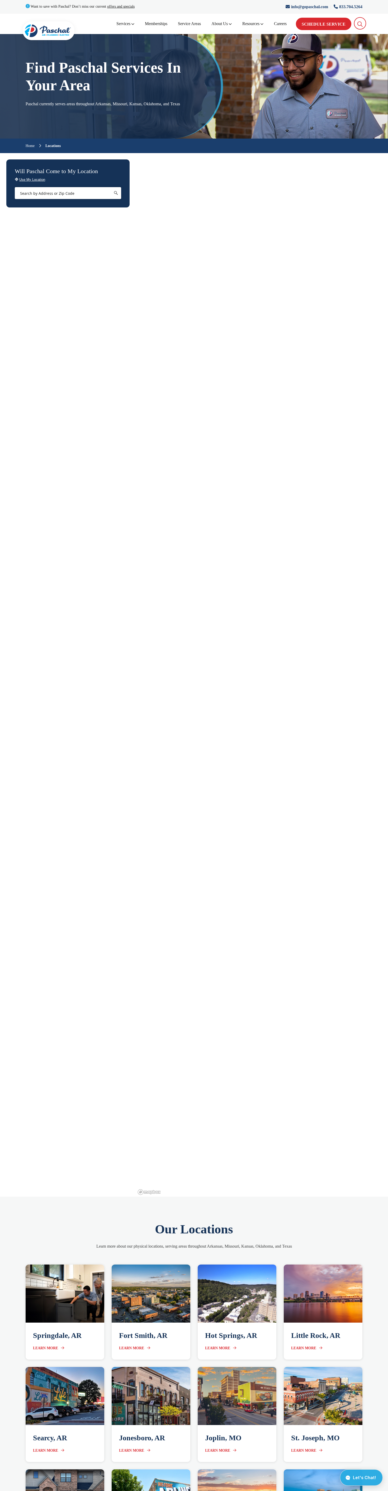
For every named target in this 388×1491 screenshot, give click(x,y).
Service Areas (189, 23)
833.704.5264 (350, 6)
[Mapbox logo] (149, 1192)
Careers (280, 23)
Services (123, 23)
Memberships (156, 23)
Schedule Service (324, 24)
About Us (219, 23)
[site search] (360, 23)
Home (30, 146)
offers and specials (121, 6)
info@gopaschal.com (310, 6)
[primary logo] (48, 31)
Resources (250, 23)
